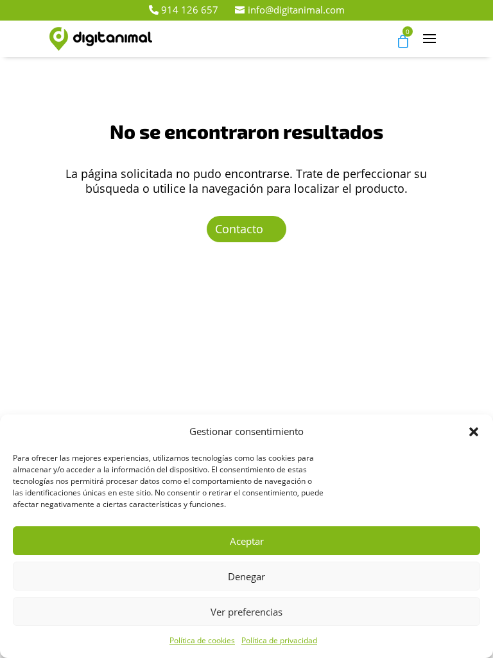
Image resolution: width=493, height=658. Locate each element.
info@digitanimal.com (296, 9)
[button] (473, 431)
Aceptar (247, 541)
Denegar (246, 576)
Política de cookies (202, 640)
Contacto (239, 228)
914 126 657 (189, 9)
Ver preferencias (246, 611)
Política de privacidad (279, 640)
